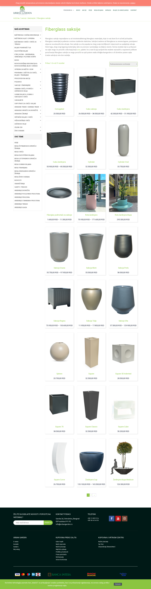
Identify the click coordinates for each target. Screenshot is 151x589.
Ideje (90, 10)
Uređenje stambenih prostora (27, 201)
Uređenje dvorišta (22, 190)
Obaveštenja (19, 184)
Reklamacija (60, 557)
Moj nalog (16, 549)
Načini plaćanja (61, 547)
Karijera (15, 547)
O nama (15, 542)
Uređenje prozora (22, 197)
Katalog (108, 10)
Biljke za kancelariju (121, 10)
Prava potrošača (61, 554)
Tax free (101, 544)
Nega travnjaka (20, 168)
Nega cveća (18, 152)
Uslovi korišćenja (61, 560)
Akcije (84, 10)
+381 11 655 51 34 (93, 518)
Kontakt (134, 10)
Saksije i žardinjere (28, 18)
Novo (78, 10)
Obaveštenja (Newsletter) (106, 547)
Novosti (17, 180)
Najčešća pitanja (61, 549)
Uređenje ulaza (20, 207)
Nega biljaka (98, 10)
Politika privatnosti (62, 552)
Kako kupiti (59, 542)
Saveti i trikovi (20, 187)
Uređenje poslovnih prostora (27, 194)
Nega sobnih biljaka (22, 164)
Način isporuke (61, 544)
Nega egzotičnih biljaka (24, 155)
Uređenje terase (21, 204)
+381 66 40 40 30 (93, 520)
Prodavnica (67, 10)
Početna (16, 18)
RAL (79, 50)
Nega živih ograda (22, 177)
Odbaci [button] (132, 3)
